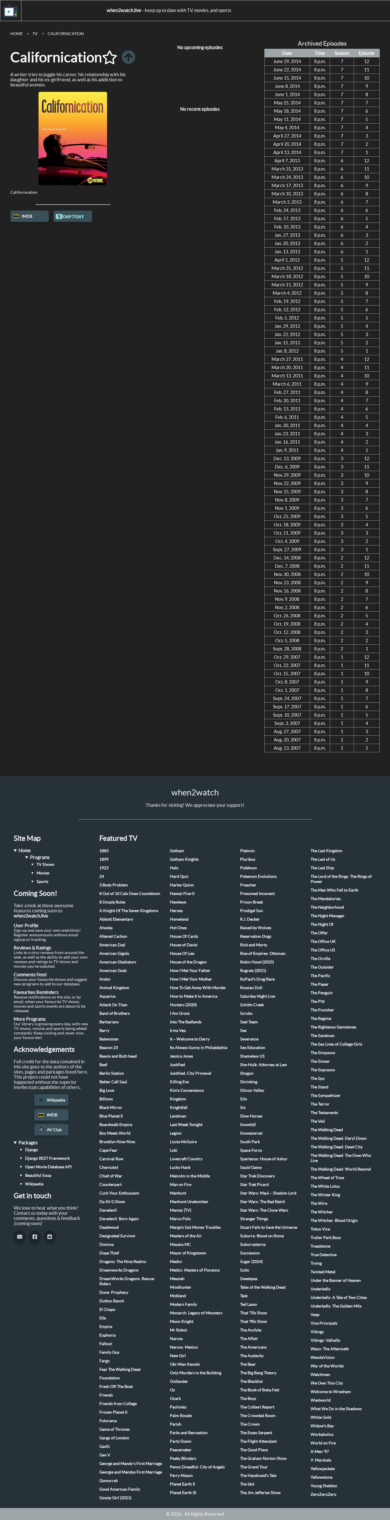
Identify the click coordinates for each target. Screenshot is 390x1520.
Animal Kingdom (114, 987)
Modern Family (183, 1304)
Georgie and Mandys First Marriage (130, 1472)
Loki (173, 1150)
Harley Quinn (182, 885)
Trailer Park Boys (326, 1237)
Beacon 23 (108, 1047)
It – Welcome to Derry (190, 1039)
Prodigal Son (251, 910)
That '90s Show (253, 1321)
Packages (28, 1142)
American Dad (112, 945)
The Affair (249, 1338)
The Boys (248, 1398)
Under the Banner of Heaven (336, 1280)
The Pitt (318, 1001)
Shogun (247, 1073)
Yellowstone (321, 1477)
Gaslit (104, 1446)
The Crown (250, 1424)
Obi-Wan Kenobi (185, 1364)
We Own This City (327, 1383)
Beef (103, 1064)
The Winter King (325, 1194)
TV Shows (45, 864)
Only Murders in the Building (195, 1373)
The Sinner (320, 1061)
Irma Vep (178, 1030)
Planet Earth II (182, 1484)
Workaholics (322, 1434)
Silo (243, 1099)
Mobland (178, 1295)
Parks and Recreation (189, 1432)
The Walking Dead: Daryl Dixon (339, 1138)
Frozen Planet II (113, 1412)
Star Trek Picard (254, 1184)
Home (25, 850)
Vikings (317, 1331)
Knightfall (179, 1107)
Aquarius (107, 996)
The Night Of (322, 924)
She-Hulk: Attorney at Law (263, 1064)
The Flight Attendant (258, 1441)
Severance (249, 1039)
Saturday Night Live (257, 996)
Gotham (177, 850)
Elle (102, 1318)
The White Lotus (325, 1186)
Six (243, 1107)
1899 (103, 859)
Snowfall (248, 1124)
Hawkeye (178, 902)
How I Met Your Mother (191, 979)
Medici (176, 1261)
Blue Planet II (111, 1116)
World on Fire (323, 1443)
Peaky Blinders (183, 1458)
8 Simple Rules (112, 902)
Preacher (248, 885)
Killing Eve (179, 1082)
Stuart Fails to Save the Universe (268, 1227)
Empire (105, 1326)
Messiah (177, 1278)
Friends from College (118, 1403)
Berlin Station (111, 1073)
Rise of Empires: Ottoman (263, 953)
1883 (103, 850)
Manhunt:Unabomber (189, 1201)
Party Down (180, 1441)
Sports (42, 881)
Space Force (251, 1150)
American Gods (113, 970)
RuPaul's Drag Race (257, 979)
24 (101, 876)
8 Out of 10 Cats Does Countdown (129, 893)
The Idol (247, 1484)
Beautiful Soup (38, 1175)
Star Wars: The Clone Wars (264, 1210)
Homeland (179, 919)
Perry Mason (181, 1475)
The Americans (253, 1347)
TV (35, 33)
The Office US (323, 950)
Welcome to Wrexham (331, 1391)
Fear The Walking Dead (119, 1369)
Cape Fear (108, 1150)
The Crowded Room (258, 1415)
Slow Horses (251, 1116)
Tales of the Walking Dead (263, 1287)
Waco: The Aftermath (330, 1349)
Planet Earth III (183, 1492)
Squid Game (251, 1167)
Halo (174, 868)
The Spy (318, 1078)
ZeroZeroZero (323, 1494)
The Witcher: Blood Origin (334, 1220)
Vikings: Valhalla (325, 1340)
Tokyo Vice (320, 1229)
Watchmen (320, 1374)
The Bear (248, 1364)
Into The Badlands (186, 1022)
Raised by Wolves (255, 927)
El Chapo (107, 1309)
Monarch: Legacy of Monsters (196, 1313)
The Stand (319, 1087)
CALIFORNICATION (66, 33)
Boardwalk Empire (115, 1124)
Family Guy (109, 1352)
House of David (183, 945)
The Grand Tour (254, 1467)
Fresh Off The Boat (116, 1386)
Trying (316, 1263)
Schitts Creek (252, 1004)
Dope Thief (109, 1253)
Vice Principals (324, 1323)
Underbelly (320, 1289)
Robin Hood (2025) (257, 962)
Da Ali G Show (112, 1201)
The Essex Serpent (256, 1432)
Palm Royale (181, 1415)
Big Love (106, 1090)
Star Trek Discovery (257, 1176)
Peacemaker (181, 1450)
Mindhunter (180, 1287)
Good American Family (119, 1489)
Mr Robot (178, 1330)
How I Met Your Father (190, 970)
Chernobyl (108, 1167)
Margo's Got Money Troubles (195, 1227)
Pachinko (178, 1407)
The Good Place (254, 1450)
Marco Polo (180, 1218)
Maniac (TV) (180, 1210)
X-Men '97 (320, 1451)
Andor (105, 979)
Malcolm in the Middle (190, 1176)
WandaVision (323, 1357)
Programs (40, 857)
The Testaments (324, 1112)
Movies (43, 873)
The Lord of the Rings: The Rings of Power (341, 879)
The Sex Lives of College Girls (336, 1044)
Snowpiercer (251, 1133)
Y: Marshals (321, 1460)
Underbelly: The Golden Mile (336, 1306)
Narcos (176, 1338)
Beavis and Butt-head (118, 1056)
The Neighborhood (327, 907)
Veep (315, 1314)
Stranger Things (254, 1218)
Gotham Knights (184, 859)
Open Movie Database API (48, 1167)
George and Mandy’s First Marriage (130, 1463)
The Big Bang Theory (258, 1373)
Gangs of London (114, 1438)
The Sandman (323, 1035)
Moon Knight (181, 1321)
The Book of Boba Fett (259, 1390)
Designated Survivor (117, 1236)
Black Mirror (110, 1107)
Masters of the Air (186, 1236)
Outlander (179, 1381)
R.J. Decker (250, 919)
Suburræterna (253, 1244)
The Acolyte (250, 1330)
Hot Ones (178, 927)
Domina (106, 1244)
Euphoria (107, 1335)
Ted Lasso (248, 1304)
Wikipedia (56, 1100)
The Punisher (322, 1010)
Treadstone (320, 1246)
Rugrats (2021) (253, 970)
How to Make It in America (193, 996)
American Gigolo (114, 953)
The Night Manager (328, 915)
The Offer (319, 933)
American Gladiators (117, 962)
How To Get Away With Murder (198, 987)
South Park (250, 1141)
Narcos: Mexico (184, 1347)
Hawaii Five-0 (182, 893)
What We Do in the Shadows (336, 1408)
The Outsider (322, 967)
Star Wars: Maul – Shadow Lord (268, 1193)
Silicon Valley (252, 1090)
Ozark (175, 1398)
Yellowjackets (323, 1468)
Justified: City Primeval (190, 1073)
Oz (172, 1390)
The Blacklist (251, 1381)
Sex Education (252, 1047)
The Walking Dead (327, 1129)
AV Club (54, 1129)
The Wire (319, 1203)
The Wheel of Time (327, 1177)
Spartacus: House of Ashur (264, 1159)
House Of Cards (184, 936)
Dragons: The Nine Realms (122, 1261)
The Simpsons (323, 1052)
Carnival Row (111, 1159)
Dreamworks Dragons (118, 1270)
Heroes (176, 910)
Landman (178, 1116)
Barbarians (109, 1022)
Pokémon (248, 868)
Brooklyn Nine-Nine (117, 1141)
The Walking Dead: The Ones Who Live (341, 1158)
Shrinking (248, 1082)
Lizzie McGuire (183, 1141)
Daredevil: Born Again (119, 1218)
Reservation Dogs (255, 936)
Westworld (321, 1400)
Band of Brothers (114, 1013)
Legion (176, 1133)
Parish (175, 1424)
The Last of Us (323, 859)
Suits (244, 1270)
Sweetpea (248, 1278)
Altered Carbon (113, 936)
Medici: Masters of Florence (195, 1270)
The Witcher (322, 1212)
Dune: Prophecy (113, 1292)
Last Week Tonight (186, 1124)
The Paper (320, 984)
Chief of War (110, 1176)
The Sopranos (323, 1070)
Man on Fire (180, 1184)
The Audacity (252, 1355)
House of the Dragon (188, 962)
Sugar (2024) (251, 1261)
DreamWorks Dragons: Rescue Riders (126, 1281)
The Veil (318, 1121)
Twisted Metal (323, 1272)
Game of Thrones (114, 1429)
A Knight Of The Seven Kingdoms (128, 910)
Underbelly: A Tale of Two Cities (339, 1297)
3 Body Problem (113, 885)
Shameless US (252, 1056)
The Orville (320, 958)
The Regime (321, 1018)
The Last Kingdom (326, 850)
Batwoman (108, 1039)
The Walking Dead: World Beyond (341, 1169)
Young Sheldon (324, 1485)
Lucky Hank (180, 1167)
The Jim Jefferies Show (260, 1492)
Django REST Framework (47, 1158)
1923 (103, 868)
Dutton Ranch (111, 1301)
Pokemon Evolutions (258, 876)
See (243, 1030)
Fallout (105, 1343)
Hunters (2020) (183, 1004)
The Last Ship (322, 868)
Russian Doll (251, 987)
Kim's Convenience (187, 1090)
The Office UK (323, 941)
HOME (16, 33)
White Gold (321, 1417)
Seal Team (249, 1022)
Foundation (109, 1378)
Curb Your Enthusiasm (119, 1193)
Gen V (104, 1455)
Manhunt (178, 1193)
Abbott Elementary (116, 919)
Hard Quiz (179, 876)
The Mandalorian (326, 898)
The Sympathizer (326, 1095)
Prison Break (251, 902)
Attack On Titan (113, 1004)
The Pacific (320, 975)
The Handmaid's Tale (258, 1475)
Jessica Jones (181, 1056)
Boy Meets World (114, 1133)
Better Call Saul (113, 1082)
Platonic (247, 850)
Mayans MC (180, 1244)
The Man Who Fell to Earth (334, 890)
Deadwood (109, 1227)
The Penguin (322, 993)
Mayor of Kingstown (188, 1253)
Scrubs (246, 1013)
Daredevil (108, 1210)
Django (31, 1149)
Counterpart (110, 1184)
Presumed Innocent (257, 893)
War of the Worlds (327, 1366)
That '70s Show (253, 1313)
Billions (106, 1099)
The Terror (320, 1104)
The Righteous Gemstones (333, 1027)
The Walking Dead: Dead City (337, 1147)
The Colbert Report (257, 1407)
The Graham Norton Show (263, 1458)
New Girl (178, 1355)
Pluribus (247, 859)
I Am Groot (180, 1013)
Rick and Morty (253, 945)
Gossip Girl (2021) (115, 1497)
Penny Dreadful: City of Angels (197, 1467)
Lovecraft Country (186, 1159)
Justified (177, 1064)
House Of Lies (182, 953)
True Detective (324, 1254)
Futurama (108, 1420)
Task (244, 1295)
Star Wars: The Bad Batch (262, 1201)
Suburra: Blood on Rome (262, 1236)
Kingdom (178, 1099)
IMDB (27, 216)
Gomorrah (108, 1480)
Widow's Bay (322, 1426)
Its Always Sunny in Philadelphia (198, 1047)
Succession (250, 1253)
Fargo (104, 1361)
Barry (104, 1030)
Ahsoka (105, 927)
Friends (106, 1395)
